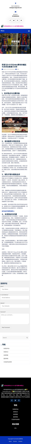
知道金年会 (6, 348)
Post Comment (6, 327)
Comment (3, 312)
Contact (20, 441)
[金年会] (15, 26)
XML (15, 428)
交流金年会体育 (8, 362)
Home (15, 43)
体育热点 (6, 352)
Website (2, 303)
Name (2, 286)
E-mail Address (4, 294)
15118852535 (15, 16)
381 (18, 69)
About (10, 441)
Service (15, 441)
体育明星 (6, 355)
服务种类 (6, 358)
